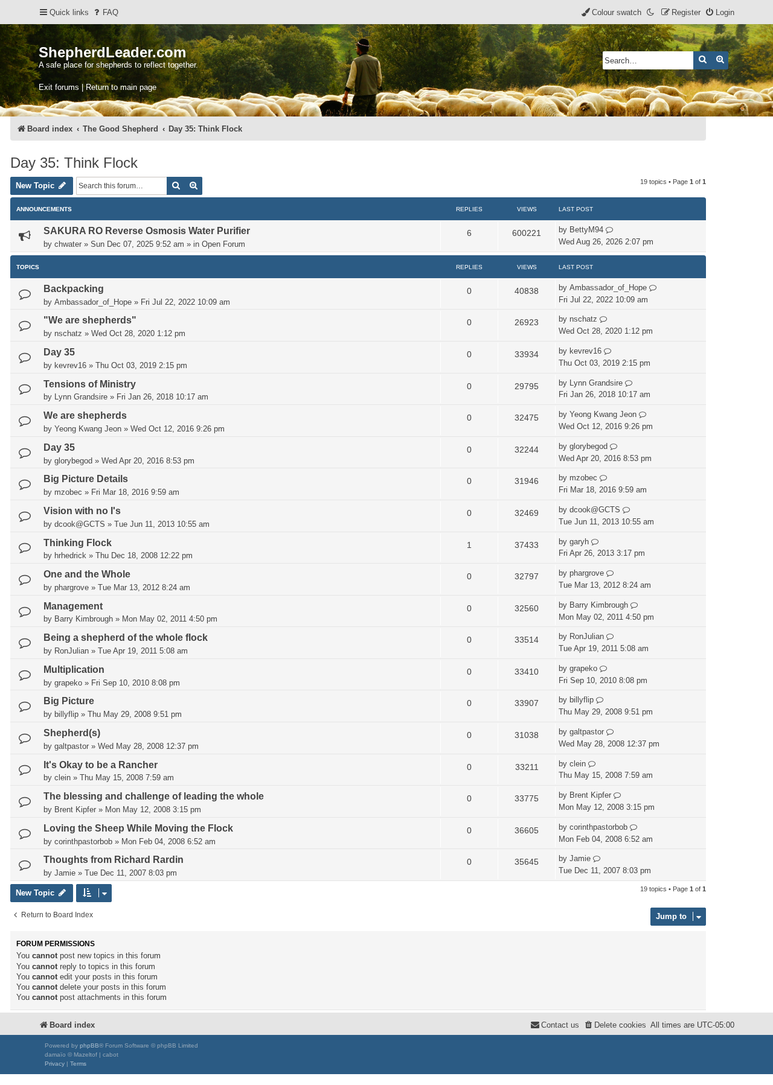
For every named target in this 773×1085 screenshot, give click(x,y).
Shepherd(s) (71, 733)
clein (62, 777)
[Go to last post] (610, 230)
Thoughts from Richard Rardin (113, 859)
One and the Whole (86, 574)
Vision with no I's (82, 511)
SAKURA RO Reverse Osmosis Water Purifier (146, 231)
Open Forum (223, 244)
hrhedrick (70, 555)
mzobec (68, 492)
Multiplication (73, 669)
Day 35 (59, 352)
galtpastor (71, 746)
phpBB (89, 1045)
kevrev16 (70, 365)
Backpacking (73, 289)
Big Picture (68, 701)
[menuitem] (105, 12)
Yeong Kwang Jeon (87, 428)
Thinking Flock (77, 543)
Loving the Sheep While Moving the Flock (138, 828)
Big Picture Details (85, 479)
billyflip (66, 714)
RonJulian (71, 650)
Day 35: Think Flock (74, 162)
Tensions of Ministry (89, 384)
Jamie (64, 872)
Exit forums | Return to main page (97, 87)
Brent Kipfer (75, 809)
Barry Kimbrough (83, 618)
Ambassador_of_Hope (93, 302)
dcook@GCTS (79, 524)
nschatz (68, 333)
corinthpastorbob (83, 841)
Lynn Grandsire (80, 396)
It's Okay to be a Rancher (100, 765)
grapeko (68, 682)
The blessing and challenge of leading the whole (153, 796)
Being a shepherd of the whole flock (125, 637)
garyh (579, 541)
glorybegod (73, 460)
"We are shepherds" (89, 320)
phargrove (71, 587)
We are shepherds (85, 415)
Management (73, 606)
